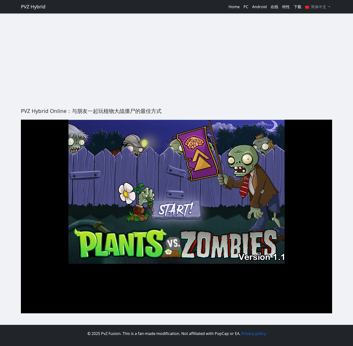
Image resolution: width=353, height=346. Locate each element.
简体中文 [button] (318, 6)
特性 (286, 6)
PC (245, 6)
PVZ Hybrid (33, 6)
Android (259, 6)
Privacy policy (253, 333)
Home (234, 6)
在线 (274, 6)
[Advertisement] (165, 58)
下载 (297, 6)
